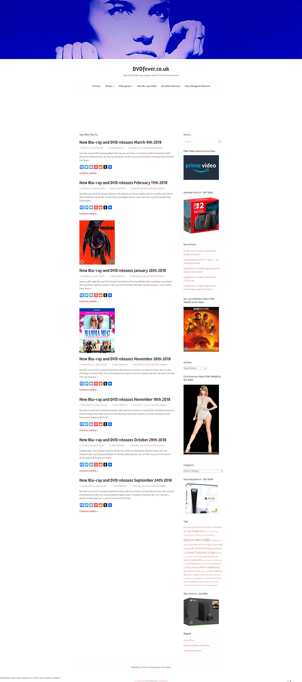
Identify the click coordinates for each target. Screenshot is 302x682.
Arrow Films (189, 640)
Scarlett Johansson (211, 575)
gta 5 (219, 553)
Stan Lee (190, 578)
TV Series (96, 86)
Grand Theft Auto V (201, 552)
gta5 (186, 557)
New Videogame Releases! (197, 86)
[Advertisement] (151, 111)
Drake (197, 545)
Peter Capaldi (210, 567)
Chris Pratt (197, 535)
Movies (108, 86)
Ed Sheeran (200, 548)
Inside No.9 (212, 557)
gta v (192, 557)
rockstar (205, 571)
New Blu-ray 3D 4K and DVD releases (146, 148)
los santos (204, 564)
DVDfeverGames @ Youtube (196, 645)
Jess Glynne (207, 560)
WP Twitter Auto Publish (142, 681)
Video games (125, 86)
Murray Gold (192, 568)
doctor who (197, 540)
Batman (198, 527)
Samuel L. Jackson (193, 575)
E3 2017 (205, 545)
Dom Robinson (117, 148)
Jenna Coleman (193, 560)
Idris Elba (201, 557)
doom (189, 544)
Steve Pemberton (206, 582)
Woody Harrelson (209, 585)
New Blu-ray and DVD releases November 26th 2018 (125, 359)
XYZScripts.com (163, 681)
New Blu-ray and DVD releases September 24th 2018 (125, 480)
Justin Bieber (192, 564)
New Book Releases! (170, 86)
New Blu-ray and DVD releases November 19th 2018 (124, 399)
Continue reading (87, 173)
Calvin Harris (210, 531)
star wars (216, 578)
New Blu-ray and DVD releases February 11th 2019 (123, 182)
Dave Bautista (209, 535)
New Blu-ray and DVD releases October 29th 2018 (122, 440)
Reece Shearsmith (192, 571)
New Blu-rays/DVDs (146, 86)
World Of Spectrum (193, 650)
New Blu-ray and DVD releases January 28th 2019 (122, 270)
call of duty (196, 531)
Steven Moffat (191, 582)
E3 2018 (214, 545)
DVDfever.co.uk (151, 68)
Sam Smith (215, 571)
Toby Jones (195, 585)
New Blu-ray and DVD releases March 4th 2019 (120, 142)
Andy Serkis (189, 527)
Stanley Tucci (203, 578)
